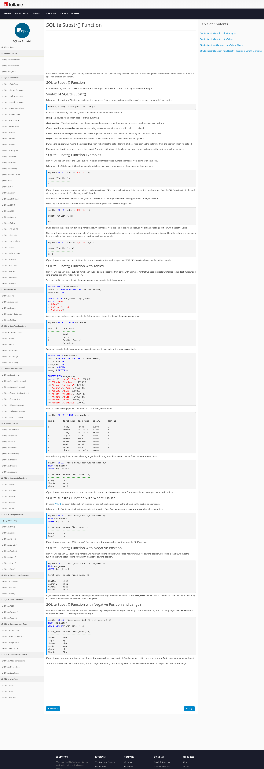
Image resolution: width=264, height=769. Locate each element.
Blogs (185, 762)
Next (188, 708)
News (76, 13)
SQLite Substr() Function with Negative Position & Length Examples (231, 51)
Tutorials (21, 13)
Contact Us (128, 766)
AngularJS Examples (162, 762)
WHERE (58, 504)
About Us (128, 762)
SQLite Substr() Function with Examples (218, 33)
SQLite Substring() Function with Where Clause (221, 45)
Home (8, 13)
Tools (65, 13)
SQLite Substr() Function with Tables (216, 39)
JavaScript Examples (162, 766)
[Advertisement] (121, 53)
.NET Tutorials (100, 766)
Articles (52, 13)
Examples (37, 13)
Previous (54, 708)
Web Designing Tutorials (105, 762)
